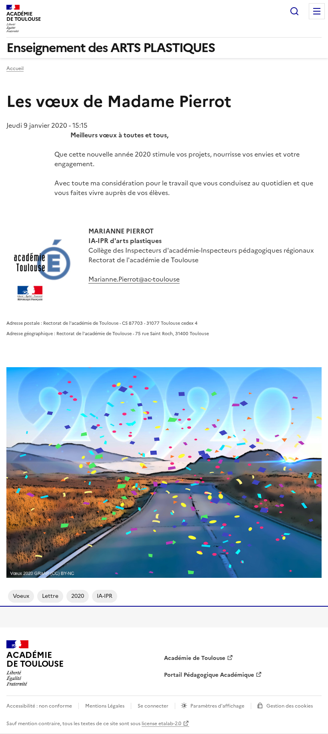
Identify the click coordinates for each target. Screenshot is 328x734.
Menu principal (317, 11)
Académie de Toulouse (194, 658)
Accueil (15, 68)
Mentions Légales (104, 706)
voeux (21, 596)
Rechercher (294, 11)
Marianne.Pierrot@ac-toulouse (134, 279)
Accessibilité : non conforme (39, 706)
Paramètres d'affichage (217, 706)
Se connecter (153, 706)
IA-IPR (104, 596)
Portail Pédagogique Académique (209, 675)
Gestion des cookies (289, 706)
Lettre (50, 596)
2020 (77, 596)
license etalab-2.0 (161, 723)
